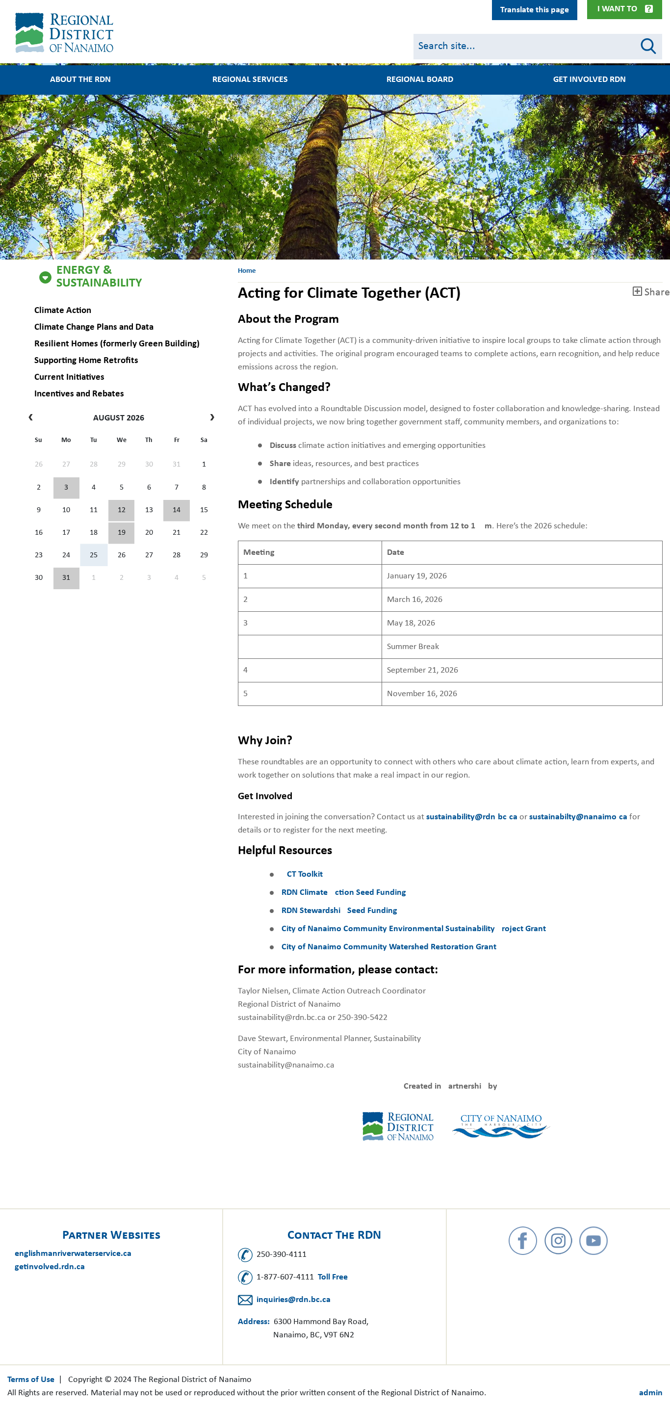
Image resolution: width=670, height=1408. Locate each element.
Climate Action (62, 310)
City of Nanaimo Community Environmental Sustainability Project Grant (414, 929)
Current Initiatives (69, 377)
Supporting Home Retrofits (86, 360)
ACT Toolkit (302, 874)
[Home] (66, 32)
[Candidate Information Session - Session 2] (121, 510)
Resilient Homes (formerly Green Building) (117, 344)
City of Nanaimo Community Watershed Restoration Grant (389, 947)
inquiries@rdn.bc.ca (294, 1299)
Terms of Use (30, 1379)
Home (247, 271)
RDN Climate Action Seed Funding (344, 892)
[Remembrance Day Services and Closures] (176, 510)
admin (651, 1393)
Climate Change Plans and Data (94, 327)
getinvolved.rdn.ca (50, 1267)
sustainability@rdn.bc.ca (471, 817)
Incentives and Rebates (79, 394)
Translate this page (534, 10)
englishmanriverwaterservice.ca (73, 1253)
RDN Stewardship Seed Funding (339, 910)
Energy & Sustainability (99, 277)
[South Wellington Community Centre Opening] (121, 533)
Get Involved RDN (589, 80)
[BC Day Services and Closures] (66, 488)
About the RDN (80, 80)
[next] (209, 418)
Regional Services (250, 80)
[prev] (33, 418)
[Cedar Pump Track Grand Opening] (66, 578)
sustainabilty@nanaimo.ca (578, 817)
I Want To (617, 9)
